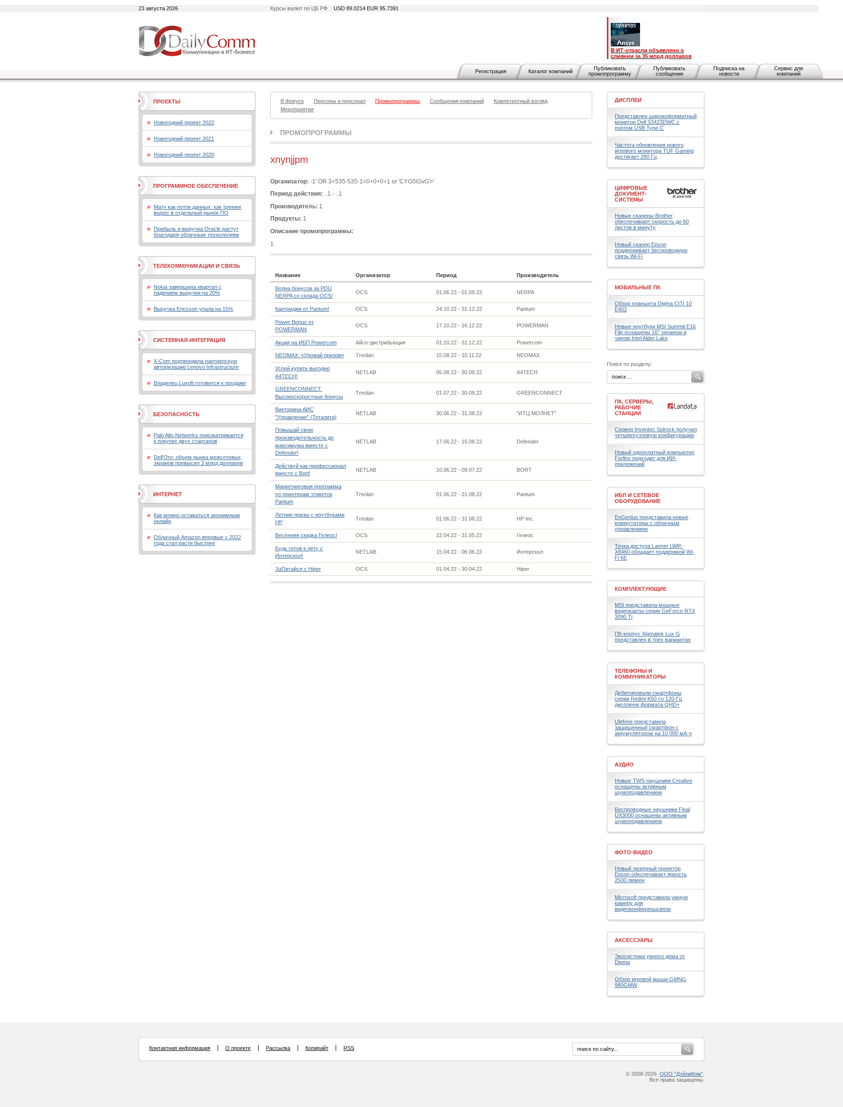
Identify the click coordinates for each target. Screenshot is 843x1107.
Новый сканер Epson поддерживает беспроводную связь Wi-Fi (651, 250)
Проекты (167, 101)
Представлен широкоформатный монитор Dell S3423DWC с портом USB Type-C (656, 122)
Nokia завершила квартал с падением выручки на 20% (187, 290)
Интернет (167, 494)
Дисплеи (628, 100)
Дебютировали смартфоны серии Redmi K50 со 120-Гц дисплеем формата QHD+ (648, 698)
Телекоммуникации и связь (196, 266)
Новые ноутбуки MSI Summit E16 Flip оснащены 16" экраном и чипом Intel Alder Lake (655, 332)
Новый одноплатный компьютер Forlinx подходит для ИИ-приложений (654, 458)
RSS (348, 1048)
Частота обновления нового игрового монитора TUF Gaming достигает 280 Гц (654, 151)
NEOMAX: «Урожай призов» (309, 355)
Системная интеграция (189, 340)
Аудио (624, 764)
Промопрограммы (316, 133)
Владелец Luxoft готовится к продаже (200, 383)
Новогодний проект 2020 (184, 155)
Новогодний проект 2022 (184, 122)
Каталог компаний (550, 71)
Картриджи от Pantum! (302, 309)
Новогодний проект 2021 (184, 138)
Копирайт (316, 1048)
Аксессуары (634, 940)
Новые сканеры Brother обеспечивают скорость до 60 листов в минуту (652, 221)
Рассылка (278, 1048)
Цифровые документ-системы (631, 193)
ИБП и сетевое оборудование (638, 498)
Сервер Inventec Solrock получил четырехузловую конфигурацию (656, 432)
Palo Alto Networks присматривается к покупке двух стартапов (198, 438)
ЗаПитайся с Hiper (298, 569)
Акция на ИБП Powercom (306, 342)
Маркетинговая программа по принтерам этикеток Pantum (308, 493)
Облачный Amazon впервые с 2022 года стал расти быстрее (197, 540)
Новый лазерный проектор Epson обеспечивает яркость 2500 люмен (651, 874)
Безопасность (176, 414)
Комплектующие (640, 589)
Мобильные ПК (638, 287)
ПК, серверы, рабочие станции (634, 407)
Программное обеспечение (195, 186)
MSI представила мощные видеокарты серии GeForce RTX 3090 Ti (655, 611)
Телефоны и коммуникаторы (640, 674)
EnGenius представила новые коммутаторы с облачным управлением (651, 523)
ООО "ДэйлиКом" (681, 1074)
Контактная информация (179, 1048)
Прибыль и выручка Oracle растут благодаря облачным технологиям (196, 232)
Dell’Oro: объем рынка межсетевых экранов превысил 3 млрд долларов (198, 460)
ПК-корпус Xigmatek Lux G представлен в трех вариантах (653, 637)
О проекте (238, 1048)
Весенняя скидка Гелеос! (306, 535)
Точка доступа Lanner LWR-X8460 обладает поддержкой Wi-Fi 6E (654, 552)
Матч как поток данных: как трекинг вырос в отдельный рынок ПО (197, 210)
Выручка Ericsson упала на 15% (193, 309)
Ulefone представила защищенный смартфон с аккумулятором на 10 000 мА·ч (653, 727)
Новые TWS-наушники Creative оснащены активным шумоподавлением (653, 786)
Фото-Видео (634, 852)
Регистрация (490, 71)
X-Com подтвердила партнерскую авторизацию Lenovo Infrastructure (196, 364)
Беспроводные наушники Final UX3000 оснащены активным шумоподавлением (652, 815)
